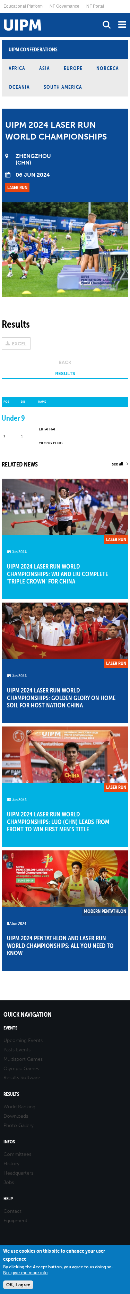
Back (65, 362)
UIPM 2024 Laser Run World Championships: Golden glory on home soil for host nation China (61, 698)
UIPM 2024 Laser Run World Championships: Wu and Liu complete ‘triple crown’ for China (57, 574)
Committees (17, 1154)
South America (63, 87)
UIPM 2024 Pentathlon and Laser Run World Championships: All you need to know (60, 945)
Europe (73, 68)
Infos (9, 1142)
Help (8, 1199)
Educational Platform (23, 6)
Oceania (19, 87)
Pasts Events (17, 1050)
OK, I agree (18, 1284)
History (11, 1164)
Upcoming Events (23, 1040)
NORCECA (107, 68)
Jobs (8, 1182)
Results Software (21, 1078)
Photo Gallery (18, 1125)
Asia (44, 68)
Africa (17, 68)
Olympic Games (21, 1069)
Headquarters (18, 1173)
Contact (12, 1211)
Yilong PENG (51, 443)
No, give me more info (25, 1272)
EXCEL (19, 344)
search (107, 24)
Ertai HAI (47, 429)
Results (11, 1094)
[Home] (1, 13)
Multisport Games (23, 1059)
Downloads (15, 1116)
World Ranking (19, 1107)
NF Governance (64, 6)
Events (10, 1028)
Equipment (15, 1221)
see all (117, 464)
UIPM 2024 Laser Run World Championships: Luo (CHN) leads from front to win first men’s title (58, 821)
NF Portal (95, 6)
